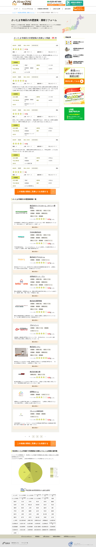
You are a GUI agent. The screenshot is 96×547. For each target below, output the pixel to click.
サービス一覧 (25, 542)
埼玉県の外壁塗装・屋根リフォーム (26, 12)
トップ (14, 12)
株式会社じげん (15, 542)
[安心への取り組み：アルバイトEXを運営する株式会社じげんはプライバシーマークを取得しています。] (71, 544)
